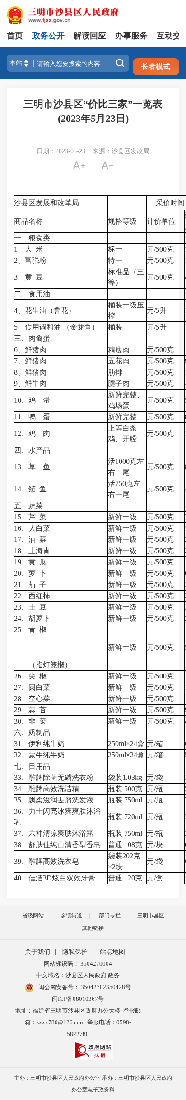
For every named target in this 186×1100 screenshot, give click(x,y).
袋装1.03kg (125, 777)
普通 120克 (125, 878)
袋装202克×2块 (124, 861)
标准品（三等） (126, 277)
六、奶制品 (32, 732)
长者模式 (155, 66)
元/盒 (155, 878)
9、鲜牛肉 (30, 383)
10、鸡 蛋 (32, 400)
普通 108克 (125, 844)
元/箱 (155, 743)
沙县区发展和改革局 (46, 202)
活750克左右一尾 (124, 489)
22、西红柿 (32, 596)
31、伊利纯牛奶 (39, 743)
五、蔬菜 (28, 505)
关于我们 (37, 952)
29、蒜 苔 (30, 710)
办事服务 (131, 35)
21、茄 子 (30, 584)
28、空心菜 (32, 698)
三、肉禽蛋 (32, 338)
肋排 (115, 372)
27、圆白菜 (32, 687)
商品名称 (28, 221)
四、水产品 (32, 450)
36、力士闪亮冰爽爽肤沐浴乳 (57, 816)
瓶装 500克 (125, 789)
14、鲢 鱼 (30, 489)
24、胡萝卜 (32, 618)
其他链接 (93, 928)
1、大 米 (28, 249)
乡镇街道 (71, 915)
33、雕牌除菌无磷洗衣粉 (53, 777)
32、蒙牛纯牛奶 (39, 755)
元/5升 (157, 310)
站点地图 (112, 952)
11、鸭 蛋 (32, 417)
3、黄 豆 (28, 277)
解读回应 (90, 35)
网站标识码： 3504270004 (78, 963)
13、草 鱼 (32, 467)
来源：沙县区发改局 (121, 151)
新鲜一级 (122, 517)
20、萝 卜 (30, 573)
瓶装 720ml (125, 816)
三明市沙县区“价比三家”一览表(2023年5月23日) (93, 111)
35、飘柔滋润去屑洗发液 (53, 800)
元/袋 (155, 777)
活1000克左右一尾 (126, 467)
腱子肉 (119, 383)
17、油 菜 (30, 539)
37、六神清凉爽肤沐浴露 (53, 833)
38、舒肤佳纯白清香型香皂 (57, 844)
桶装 (115, 327)
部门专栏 (110, 915)
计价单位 (161, 221)
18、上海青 (32, 551)
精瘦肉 (119, 349)
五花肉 (119, 361)
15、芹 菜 (30, 517)
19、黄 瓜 (30, 562)
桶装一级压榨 (126, 310)
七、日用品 (32, 766)
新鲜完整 (122, 417)
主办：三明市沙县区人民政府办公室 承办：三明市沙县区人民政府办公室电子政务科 (93, 1084)
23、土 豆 (30, 607)
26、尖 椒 (30, 676)
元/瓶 (155, 789)
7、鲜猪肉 (30, 361)
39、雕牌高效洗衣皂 (46, 861)
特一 (115, 260)
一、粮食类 (32, 238)
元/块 (155, 844)
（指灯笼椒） (43, 665)
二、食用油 (32, 294)
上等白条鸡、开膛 (122, 433)
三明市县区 (150, 915)
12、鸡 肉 (32, 433)
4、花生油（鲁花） (44, 310)
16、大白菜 (32, 528)
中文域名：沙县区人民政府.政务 (78, 975)
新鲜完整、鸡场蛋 (126, 400)
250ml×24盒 (126, 743)
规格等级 (122, 221)
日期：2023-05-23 (61, 151)
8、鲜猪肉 (30, 372)
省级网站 (33, 915)
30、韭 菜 (30, 721)
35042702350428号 (105, 987)
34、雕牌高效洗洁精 (46, 789)
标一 (115, 249)
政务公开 (48, 35)
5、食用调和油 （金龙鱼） (56, 327)
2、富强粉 (30, 260)
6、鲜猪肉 (30, 349)
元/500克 (160, 249)
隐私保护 (75, 952)
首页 (15, 35)
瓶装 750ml (125, 800)
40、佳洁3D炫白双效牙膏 (54, 878)
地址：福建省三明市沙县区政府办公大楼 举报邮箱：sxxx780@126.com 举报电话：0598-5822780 (78, 1022)
